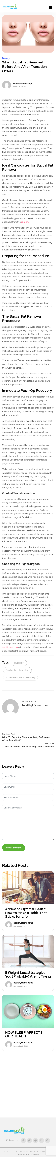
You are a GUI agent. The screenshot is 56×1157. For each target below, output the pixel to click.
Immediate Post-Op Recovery (20, 677)
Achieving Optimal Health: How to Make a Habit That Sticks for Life (26, 912)
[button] (50, 7)
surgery (25, 221)
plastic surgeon (10, 647)
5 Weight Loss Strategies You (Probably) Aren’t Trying (28, 974)
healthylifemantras (22, 83)
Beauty (6, 58)
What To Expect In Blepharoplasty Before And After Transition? (26, 739)
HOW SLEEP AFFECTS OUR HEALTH (24, 1034)
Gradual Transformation (17, 670)
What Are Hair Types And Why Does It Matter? (29, 746)
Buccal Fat (19, 662)
